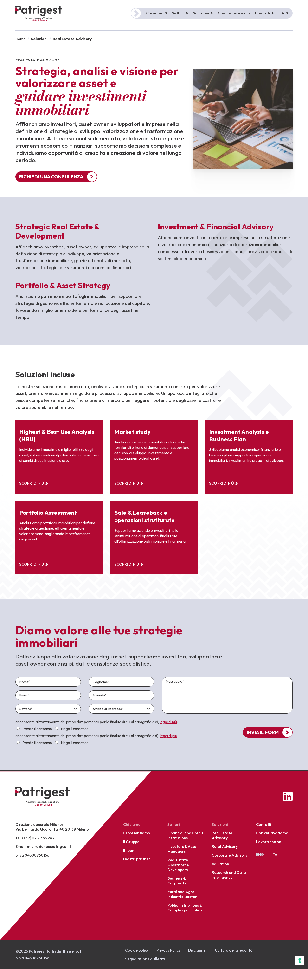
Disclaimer (197, 950)
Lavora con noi (269, 841)
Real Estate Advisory (222, 835)
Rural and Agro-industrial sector (182, 894)
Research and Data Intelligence (229, 875)
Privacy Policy (168, 950)
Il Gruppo (131, 841)
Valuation (220, 863)
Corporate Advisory (229, 855)
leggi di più (168, 721)
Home (20, 38)
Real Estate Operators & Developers (178, 865)
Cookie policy (137, 950)
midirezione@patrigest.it (49, 846)
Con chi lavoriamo (234, 13)
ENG (260, 854)
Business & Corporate (176, 880)
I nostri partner (136, 859)
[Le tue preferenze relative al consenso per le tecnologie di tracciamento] (299, 960)
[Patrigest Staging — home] (42, 796)
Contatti (263, 824)
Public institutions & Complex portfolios (184, 907)
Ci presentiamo (136, 833)
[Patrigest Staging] (38, 13)
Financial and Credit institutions (185, 835)
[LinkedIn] (288, 796)
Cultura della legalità (234, 950)
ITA (281, 13)
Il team (129, 850)
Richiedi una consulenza (51, 177)
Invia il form (263, 732)
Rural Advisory (225, 846)
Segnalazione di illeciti (145, 958)
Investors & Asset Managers (182, 849)
